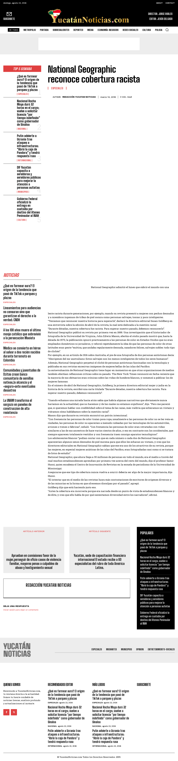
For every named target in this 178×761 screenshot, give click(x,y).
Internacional (24, 160)
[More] (172, 96)
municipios (23, 192)
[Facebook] (146, 96)
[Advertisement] (89, 44)
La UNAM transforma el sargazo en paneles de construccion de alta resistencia (17, 406)
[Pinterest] (159, 96)
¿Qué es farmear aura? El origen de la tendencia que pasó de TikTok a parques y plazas (28, 83)
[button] (167, 29)
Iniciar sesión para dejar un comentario (20, 610)
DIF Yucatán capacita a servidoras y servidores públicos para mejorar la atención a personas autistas (29, 177)
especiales (23, 94)
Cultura (21, 220)
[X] (152, 96)
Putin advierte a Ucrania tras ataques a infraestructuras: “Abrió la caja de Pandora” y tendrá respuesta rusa (28, 146)
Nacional (22, 129)
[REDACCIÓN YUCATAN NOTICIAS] (50, 97)
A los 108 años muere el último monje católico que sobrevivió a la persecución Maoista (22, 334)
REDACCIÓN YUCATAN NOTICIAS (79, 97)
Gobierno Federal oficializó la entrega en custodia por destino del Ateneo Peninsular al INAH (28, 207)
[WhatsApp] (165, 96)
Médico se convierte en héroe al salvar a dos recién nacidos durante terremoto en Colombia (22, 354)
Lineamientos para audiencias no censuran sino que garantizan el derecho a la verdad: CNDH (22, 314)
